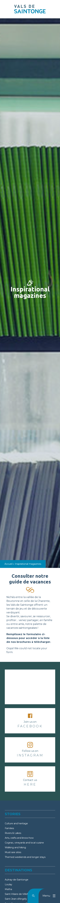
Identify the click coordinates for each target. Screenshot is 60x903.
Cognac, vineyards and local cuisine (24, 842)
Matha (8, 889)
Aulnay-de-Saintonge (16, 879)
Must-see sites (13, 852)
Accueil (8, 563)
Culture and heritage (16, 823)
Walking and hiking (15, 847)
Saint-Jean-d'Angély (16, 898)
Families (9, 828)
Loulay (8, 884)
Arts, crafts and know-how (19, 837)
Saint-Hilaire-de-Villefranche (20, 894)
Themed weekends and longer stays (25, 857)
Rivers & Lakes (13, 833)
